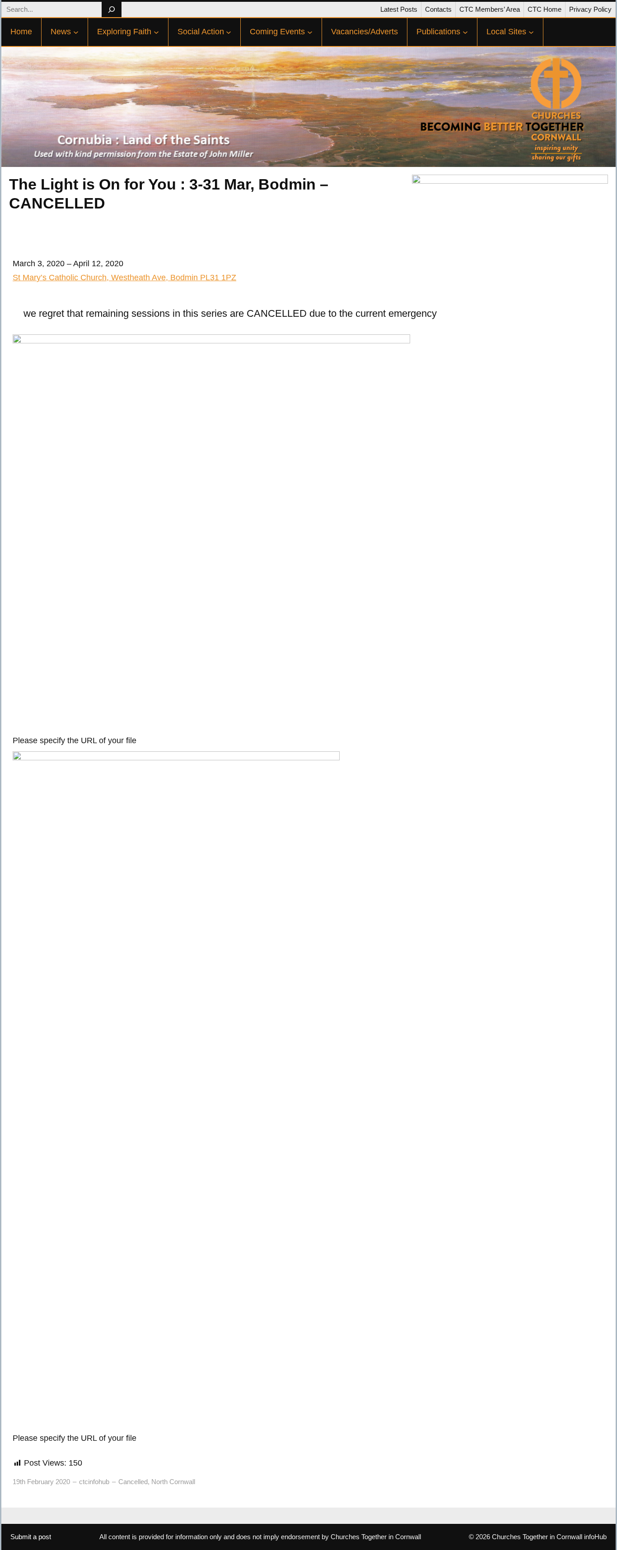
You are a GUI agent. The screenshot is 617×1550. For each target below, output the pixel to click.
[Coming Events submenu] (310, 32)
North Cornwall (173, 1481)
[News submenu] (76, 32)
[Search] (111, 9)
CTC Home (544, 9)
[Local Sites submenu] (531, 32)
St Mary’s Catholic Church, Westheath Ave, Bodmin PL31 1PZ (124, 277)
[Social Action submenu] (228, 32)
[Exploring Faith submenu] (156, 32)
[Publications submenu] (465, 32)
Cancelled (133, 1481)
